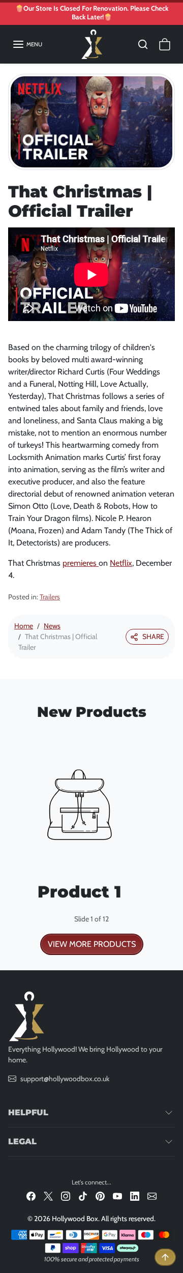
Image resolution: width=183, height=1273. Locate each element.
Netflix (121, 563)
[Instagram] (65, 1196)
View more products (92, 944)
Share (153, 636)
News (52, 625)
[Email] (152, 1196)
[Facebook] (31, 1196)
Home (23, 625)
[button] (27, 44)
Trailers (50, 596)
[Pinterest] (100, 1196)
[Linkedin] (134, 1196)
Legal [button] (22, 1141)
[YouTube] (117, 1196)
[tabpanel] (91, 841)
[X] (48, 1196)
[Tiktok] (83, 1196)
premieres (81, 563)
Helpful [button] (28, 1112)
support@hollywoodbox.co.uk (64, 1078)
